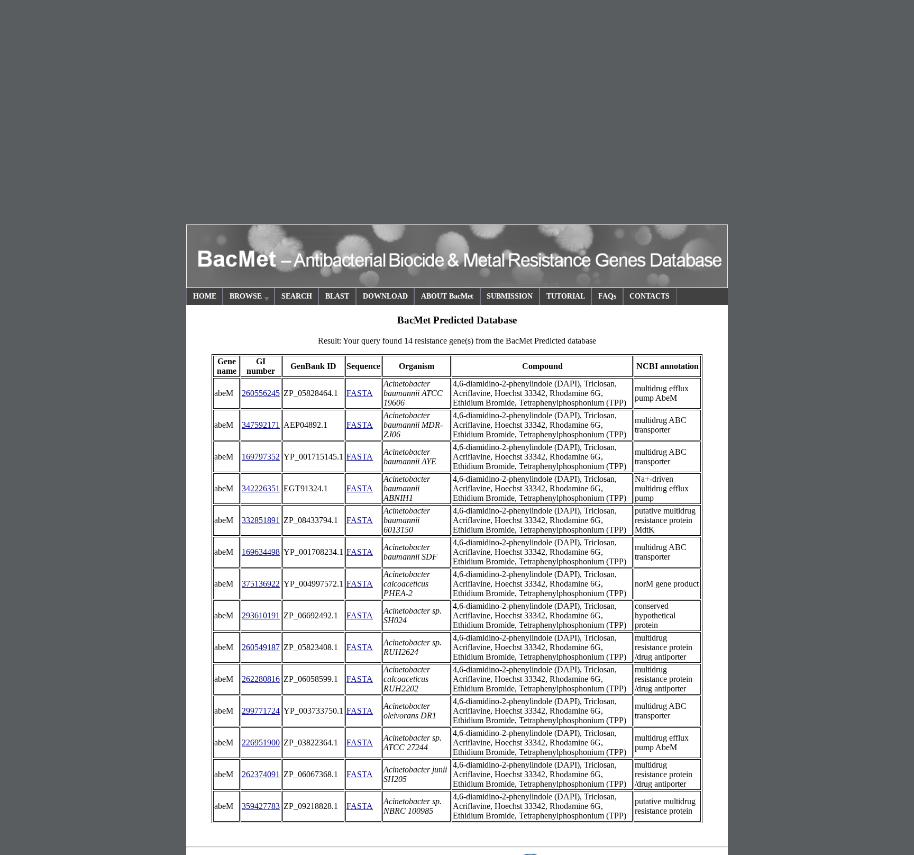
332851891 (261, 520)
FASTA (359, 393)
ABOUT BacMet (447, 296)
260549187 (261, 647)
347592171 (261, 424)
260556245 (261, 393)
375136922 (261, 583)
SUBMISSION (510, 296)
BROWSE (246, 296)
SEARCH (296, 296)
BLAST (337, 296)
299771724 (261, 710)
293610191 (261, 615)
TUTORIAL (565, 296)
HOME (204, 296)
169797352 (261, 456)
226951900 (261, 742)
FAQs (607, 296)
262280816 (261, 678)
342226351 (261, 488)
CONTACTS (649, 296)
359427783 (261, 806)
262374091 (261, 774)
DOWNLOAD (385, 296)
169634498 (261, 551)
